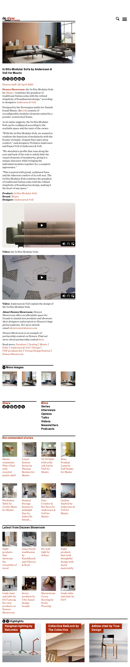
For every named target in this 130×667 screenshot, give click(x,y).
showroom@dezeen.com (23, 328)
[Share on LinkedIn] (19, 79)
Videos (46, 421)
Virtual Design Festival (37, 350)
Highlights (17, 621)
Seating (33, 344)
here (41, 339)
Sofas (5, 347)
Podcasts (47, 428)
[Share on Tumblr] (23, 79)
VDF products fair (12, 350)
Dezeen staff (9, 84)
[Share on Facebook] (4, 79)
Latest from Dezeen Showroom (23, 527)
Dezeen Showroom (12, 354)
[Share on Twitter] (8, 79)
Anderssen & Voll (26, 102)
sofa (24, 110)
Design (36, 347)
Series (45, 406)
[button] (117, 19)
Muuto (10, 92)
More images (15, 367)
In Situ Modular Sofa (25, 193)
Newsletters (49, 425)
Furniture (21, 344)
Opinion (46, 413)
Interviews (48, 410)
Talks (45, 417)
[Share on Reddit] (16, 79)
